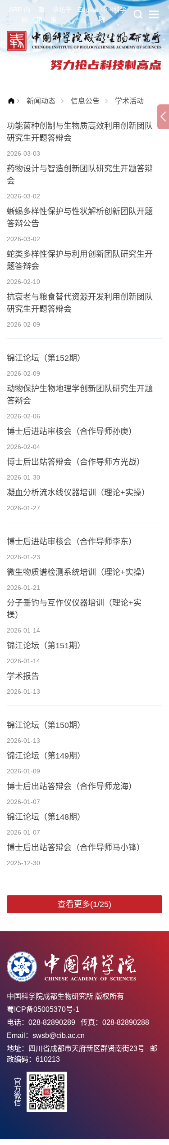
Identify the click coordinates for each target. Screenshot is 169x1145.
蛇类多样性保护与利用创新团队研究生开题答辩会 (80, 260)
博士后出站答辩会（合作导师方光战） (76, 462)
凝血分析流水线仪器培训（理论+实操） (78, 492)
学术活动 (129, 101)
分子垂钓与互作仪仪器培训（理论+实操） (74, 609)
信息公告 (85, 101)
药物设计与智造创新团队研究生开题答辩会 (80, 174)
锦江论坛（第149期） (46, 755)
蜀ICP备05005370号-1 (43, 1009)
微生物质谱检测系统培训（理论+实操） (78, 572)
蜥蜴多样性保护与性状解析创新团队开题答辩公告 (80, 217)
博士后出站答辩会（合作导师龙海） (72, 786)
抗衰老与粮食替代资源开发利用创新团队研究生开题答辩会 (80, 303)
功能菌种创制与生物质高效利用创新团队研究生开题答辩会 (80, 132)
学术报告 (23, 676)
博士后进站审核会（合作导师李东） (72, 541)
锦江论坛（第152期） (46, 358)
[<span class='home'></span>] (13, 101)
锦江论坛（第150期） (46, 725)
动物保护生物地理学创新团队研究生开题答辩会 (80, 394)
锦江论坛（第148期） (46, 817)
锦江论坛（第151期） (46, 645)
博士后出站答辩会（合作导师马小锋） (76, 847)
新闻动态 (41, 101)
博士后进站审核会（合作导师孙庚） (72, 431)
